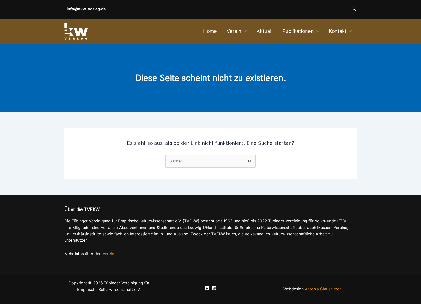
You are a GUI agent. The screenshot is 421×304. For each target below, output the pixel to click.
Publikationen (298, 31)
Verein (234, 31)
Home (210, 31)
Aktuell (265, 31)
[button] (354, 9)
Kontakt (337, 31)
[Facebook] (207, 288)
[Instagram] (214, 288)
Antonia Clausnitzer (323, 288)
